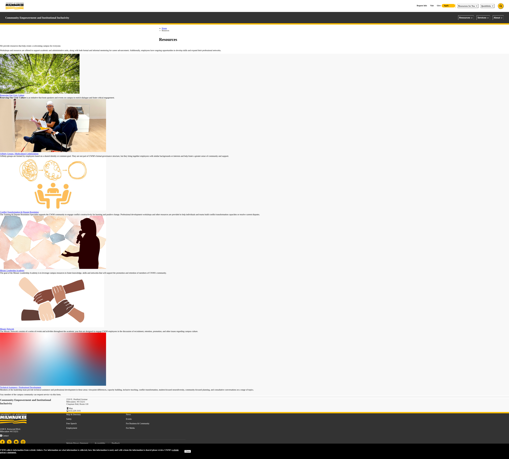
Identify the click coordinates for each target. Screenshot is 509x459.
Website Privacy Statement (77, 443)
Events (129, 419)
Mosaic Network (7, 329)
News (128, 414)
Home (164, 28)
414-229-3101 (75, 411)
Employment (71, 428)
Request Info (422, 6)
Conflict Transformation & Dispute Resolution (19, 212)
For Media (130, 428)
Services (482, 17)
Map (71, 408)
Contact (5, 436)
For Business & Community (137, 423)
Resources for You (466, 6)
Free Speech (71, 423)
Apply (446, 6)
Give (439, 6)
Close (187, 451)
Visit (432, 6)
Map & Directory (73, 414)
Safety (69, 419)
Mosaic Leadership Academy (12, 270)
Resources (464, 17)
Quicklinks (486, 6)
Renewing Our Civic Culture (12, 95)
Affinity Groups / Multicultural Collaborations (19, 154)
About (497, 17)
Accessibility (100, 443)
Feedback (116, 443)
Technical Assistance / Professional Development (20, 387)
